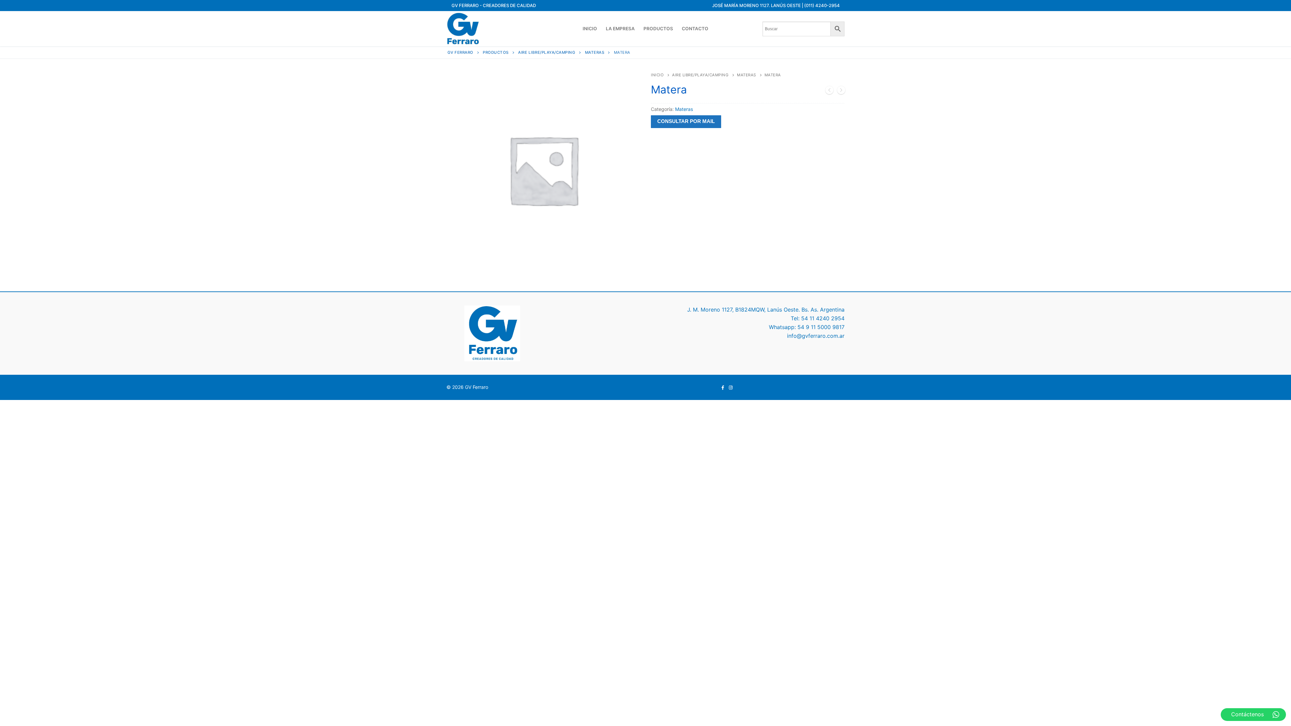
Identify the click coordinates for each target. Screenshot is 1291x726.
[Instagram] (731, 388)
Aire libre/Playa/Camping (700, 75)
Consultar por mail (686, 121)
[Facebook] (723, 388)
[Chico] (841, 91)
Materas (746, 75)
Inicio (657, 75)
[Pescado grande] (829, 91)
